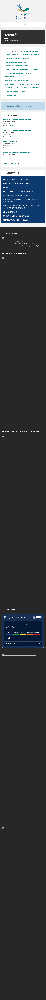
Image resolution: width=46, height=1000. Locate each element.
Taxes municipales (11, 95)
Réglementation (32, 84)
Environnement (10, 77)
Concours (24, 69)
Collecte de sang (11, 69)
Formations (9, 84)
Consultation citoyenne (14, 73)
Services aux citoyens (30, 88)
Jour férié (20, 84)
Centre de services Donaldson (16, 148)
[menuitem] (23, 179)
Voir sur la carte (12, 643)
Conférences (35, 69)
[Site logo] (23, 11)
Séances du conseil (12, 88)
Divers (28, 73)
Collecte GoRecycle (10, 141)
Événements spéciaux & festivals (17, 81)
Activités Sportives (12, 58)
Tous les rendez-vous (11, 163)
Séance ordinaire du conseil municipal (17, 119)
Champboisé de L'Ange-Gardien (16, 62)
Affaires (25, 58)
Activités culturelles (29, 51)
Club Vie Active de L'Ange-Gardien (17, 66)
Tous (7, 51)
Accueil (6, 41)
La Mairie (10, 125)
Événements (16, 41)
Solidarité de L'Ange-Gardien (15, 92)
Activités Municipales (31, 55)
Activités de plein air (13, 55)
